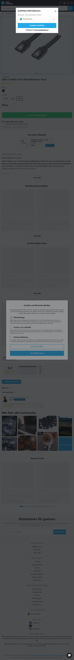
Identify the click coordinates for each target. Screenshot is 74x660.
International (27, 19)
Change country (37, 25)
